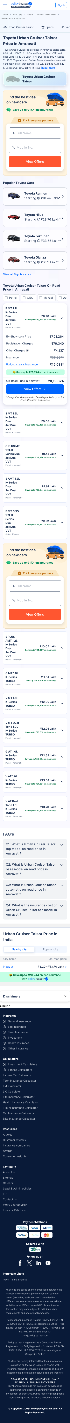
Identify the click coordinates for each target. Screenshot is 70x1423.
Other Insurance (18, 1048)
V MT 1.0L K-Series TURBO (11, 701)
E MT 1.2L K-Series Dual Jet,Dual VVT (11, 316)
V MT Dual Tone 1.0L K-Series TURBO (12, 728)
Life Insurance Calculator (18, 1097)
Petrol (13, 297)
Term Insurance (18, 1032)
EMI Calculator (12, 1086)
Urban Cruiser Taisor (46, 14)
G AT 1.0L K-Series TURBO (11, 755)
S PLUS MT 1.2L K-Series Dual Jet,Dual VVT (12, 453)
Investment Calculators (22, 1064)
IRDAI (6, 1279)
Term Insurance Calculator (19, 1080)
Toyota (29, 14)
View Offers (32, 389)
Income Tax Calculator (17, 1075)
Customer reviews (14, 1140)
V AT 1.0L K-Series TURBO (11, 780)
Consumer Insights (14, 1156)
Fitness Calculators (20, 1069)
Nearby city (19, 949)
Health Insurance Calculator (20, 1102)
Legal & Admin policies (17, 1188)
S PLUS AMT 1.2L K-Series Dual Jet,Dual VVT (11, 646)
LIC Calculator (12, 1091)
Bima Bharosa (19, 1279)
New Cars (17, 14)
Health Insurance (18, 1043)
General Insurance (19, 1021)
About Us (9, 1172)
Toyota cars (21, 274)
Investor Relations (14, 1210)
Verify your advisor (15, 1204)
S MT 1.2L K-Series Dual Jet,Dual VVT (11, 421)
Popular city (50, 949)
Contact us (10, 1199)
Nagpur (8, 966)
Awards (7, 1150)
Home (5, 14)
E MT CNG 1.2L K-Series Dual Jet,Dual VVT (12, 521)
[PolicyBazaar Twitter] (29, 1263)
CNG (30, 297)
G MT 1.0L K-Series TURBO (11, 677)
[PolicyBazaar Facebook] (20, 1263)
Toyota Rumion (35, 193)
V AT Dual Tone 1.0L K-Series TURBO (11, 806)
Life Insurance (17, 1026)
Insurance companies (16, 1145)
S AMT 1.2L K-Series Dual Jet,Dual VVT (12, 486)
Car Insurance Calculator (18, 1113)
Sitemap (8, 1177)
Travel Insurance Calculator (20, 1107)
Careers (8, 1183)
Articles (7, 1134)
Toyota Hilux (33, 215)
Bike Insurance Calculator (19, 1118)
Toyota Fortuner (36, 236)
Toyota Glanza (35, 257)
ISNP (6, 1193)
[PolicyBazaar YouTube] (48, 1263)
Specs (49, 27)
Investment (15, 1037)
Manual (48, 297)
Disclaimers (11, 996)
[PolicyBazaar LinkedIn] (38, 1263)
